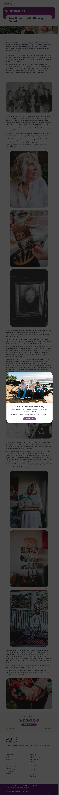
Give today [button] (29, 419)
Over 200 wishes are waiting (29, 406)
